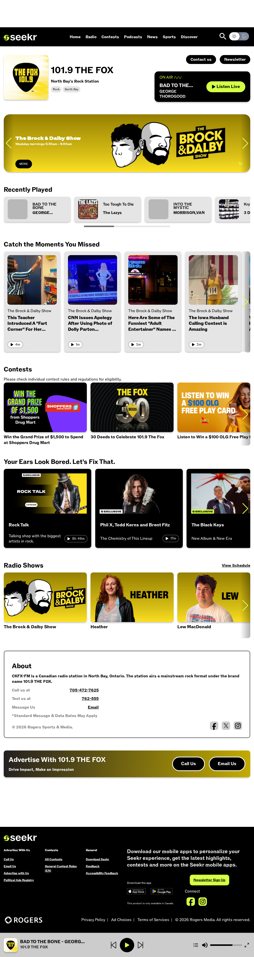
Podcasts (133, 37)
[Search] (223, 36)
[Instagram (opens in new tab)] (238, 725)
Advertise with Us (16, 873)
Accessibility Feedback (102, 873)
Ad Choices (121, 920)
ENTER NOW (28, 164)
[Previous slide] (9, 143)
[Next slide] (245, 301)
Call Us (188, 764)
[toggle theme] (239, 36)
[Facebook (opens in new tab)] (214, 725)
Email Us (227, 764)
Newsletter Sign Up (209, 880)
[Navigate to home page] (20, 37)
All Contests (53, 859)
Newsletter (235, 59)
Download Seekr (97, 859)
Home (75, 37)
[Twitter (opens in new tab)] (226, 725)
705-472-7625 (84, 690)
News (152, 37)
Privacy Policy (93, 920)
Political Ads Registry (19, 880)
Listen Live (228, 87)
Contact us (201, 59)
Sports (169, 37)
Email (93, 707)
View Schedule (236, 565)
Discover (189, 37)
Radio (91, 37)
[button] (45, 945)
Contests (110, 37)
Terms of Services (153, 920)
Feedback (92, 866)
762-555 (90, 698)
